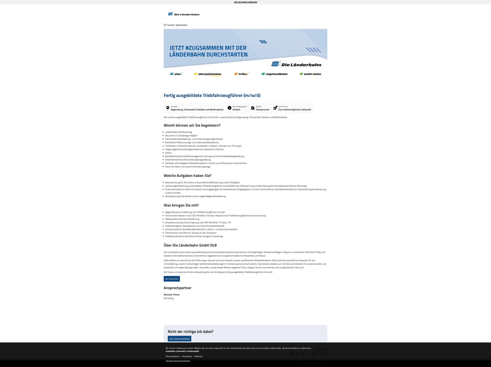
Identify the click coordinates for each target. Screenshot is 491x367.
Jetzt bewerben (171, 278)
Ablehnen (198, 356)
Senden (171, 25)
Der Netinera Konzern (245, 2)
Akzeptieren (187, 356)
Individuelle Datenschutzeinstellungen (178, 361)
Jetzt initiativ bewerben (179, 338)
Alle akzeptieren (173, 356)
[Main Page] (183, 13)
